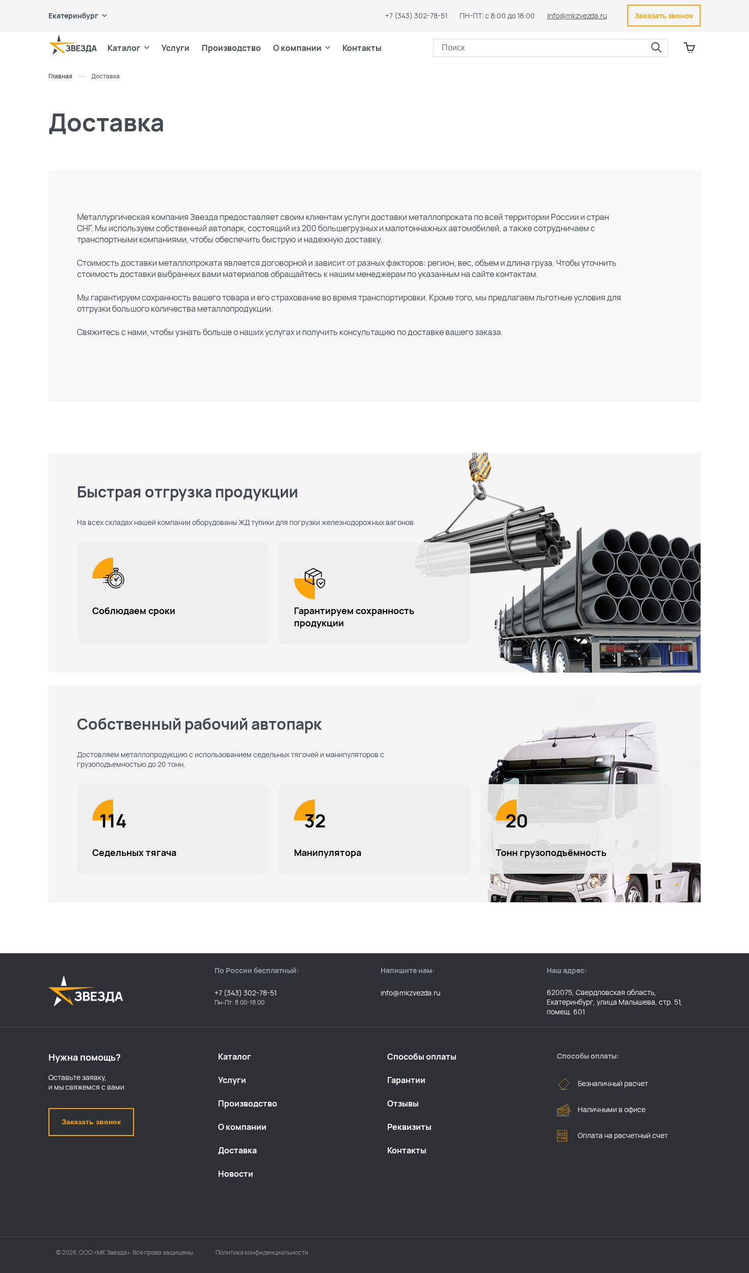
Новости (235, 1173)
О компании (242, 1126)
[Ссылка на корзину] (689, 48)
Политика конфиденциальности (262, 1252)
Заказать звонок (91, 1122)
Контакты (362, 47)
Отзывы (403, 1103)
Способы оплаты (422, 1056)
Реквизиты (409, 1126)
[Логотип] (72, 45)
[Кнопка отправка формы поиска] (656, 48)
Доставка (237, 1150)
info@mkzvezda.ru (577, 15)
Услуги (232, 1080)
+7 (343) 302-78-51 (416, 15)
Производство (247, 1103)
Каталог (234, 1056)
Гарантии (406, 1080)
